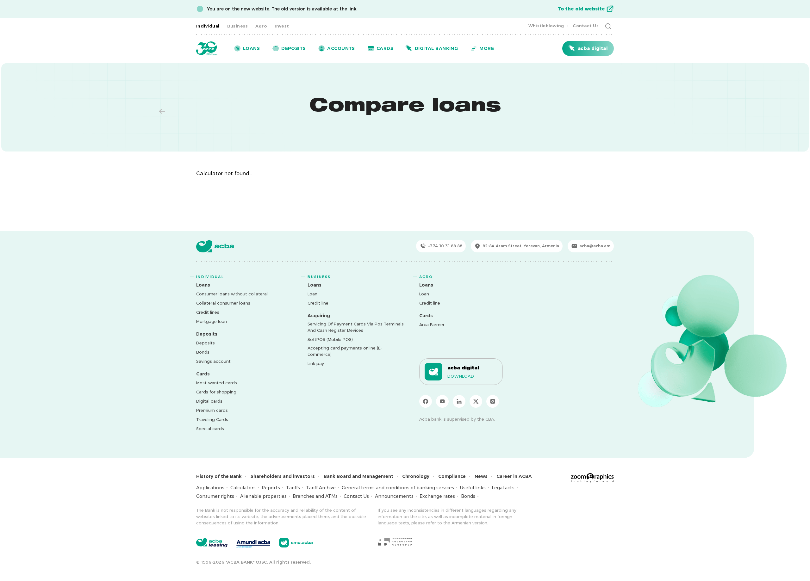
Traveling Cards (212, 419)
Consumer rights (215, 496)
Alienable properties (263, 496)
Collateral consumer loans (223, 303)
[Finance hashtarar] (395, 541)
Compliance (452, 476)
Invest (282, 25)
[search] (608, 26)
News (481, 476)
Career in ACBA (514, 476)
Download (460, 376)
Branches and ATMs (315, 496)
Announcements (394, 496)
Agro (261, 25)
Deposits (205, 342)
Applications (210, 488)
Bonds (202, 352)
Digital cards (209, 401)
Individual (208, 25)
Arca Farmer (432, 324)
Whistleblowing (546, 25)
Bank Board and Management (358, 476)
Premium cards (212, 410)
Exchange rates (437, 496)
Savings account (213, 361)
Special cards (210, 428)
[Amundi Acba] (253, 542)
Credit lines (207, 312)
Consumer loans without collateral (232, 293)
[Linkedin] (459, 401)
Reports (271, 488)
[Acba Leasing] (211, 542)
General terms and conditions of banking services (398, 488)
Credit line (318, 303)
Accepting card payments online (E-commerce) (345, 351)
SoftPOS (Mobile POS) (330, 339)
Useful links (473, 488)
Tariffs (293, 488)
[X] (476, 401)
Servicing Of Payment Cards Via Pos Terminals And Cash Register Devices (356, 327)
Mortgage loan (211, 321)
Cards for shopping (216, 391)
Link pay (316, 363)
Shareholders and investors (283, 476)
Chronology (415, 476)
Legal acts (503, 488)
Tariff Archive (321, 488)
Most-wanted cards (216, 382)
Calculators (243, 488)
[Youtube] (442, 401)
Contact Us (586, 25)
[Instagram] (492, 401)
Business (237, 25)
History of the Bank (219, 476)
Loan (312, 293)
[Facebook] (425, 401)
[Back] (162, 111)
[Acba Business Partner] (296, 542)
